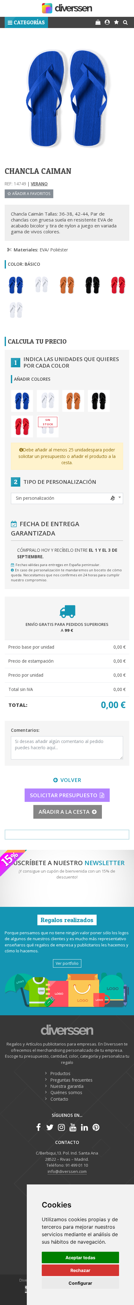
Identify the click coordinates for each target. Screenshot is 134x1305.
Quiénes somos (66, 1092)
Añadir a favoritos (31, 193)
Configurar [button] (80, 1283)
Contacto (59, 1099)
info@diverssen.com (67, 1171)
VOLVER (70, 779)
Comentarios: (25, 730)
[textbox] (67, 498)
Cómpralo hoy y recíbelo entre (67, 553)
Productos (60, 1073)
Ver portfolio (67, 963)
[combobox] (67, 498)
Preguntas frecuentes (71, 1080)
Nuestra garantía (67, 1086)
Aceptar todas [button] (80, 1257)
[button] (26, 22)
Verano (39, 184)
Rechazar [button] (80, 1270)
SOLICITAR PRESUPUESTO (63, 795)
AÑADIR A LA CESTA (64, 811)
